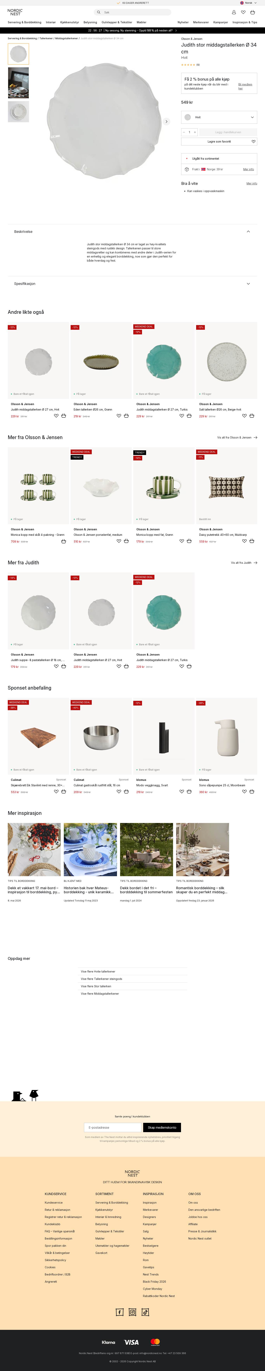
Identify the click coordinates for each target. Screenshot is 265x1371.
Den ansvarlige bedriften (204, 1209)
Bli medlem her (245, 86)
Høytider (148, 1252)
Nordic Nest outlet (199, 1238)
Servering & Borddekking (24, 22)
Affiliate (193, 1224)
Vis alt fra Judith (241, 562)
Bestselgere (150, 1245)
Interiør (51, 22)
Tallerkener (46, 38)
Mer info (248, 169)
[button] (190, 65)
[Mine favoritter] (243, 12)
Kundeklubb (52, 1224)
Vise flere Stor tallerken (96, 986)
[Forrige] (42, 121)
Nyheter (183, 22)
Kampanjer (220, 22)
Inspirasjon (150, 1202)
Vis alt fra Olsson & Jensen (234, 437)
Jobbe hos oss (198, 1217)
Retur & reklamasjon (57, 1209)
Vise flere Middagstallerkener (100, 993)
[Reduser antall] (184, 132)
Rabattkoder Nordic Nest (159, 1296)
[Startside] (15, 12)
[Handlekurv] (252, 12)
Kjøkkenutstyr (69, 22)
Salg (146, 1231)
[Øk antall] (195, 132)
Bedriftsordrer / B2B (57, 1274)
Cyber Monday (152, 1288)
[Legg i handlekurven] (63, 415)
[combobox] (248, 3)
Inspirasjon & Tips (245, 22)
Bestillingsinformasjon (58, 1238)
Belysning (90, 22)
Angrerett (51, 1281)
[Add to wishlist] (56, 415)
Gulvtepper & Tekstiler (117, 22)
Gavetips (148, 1267)
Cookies (50, 1267)
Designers (149, 1217)
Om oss (193, 1202)
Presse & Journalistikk (202, 1231)
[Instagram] (132, 1311)
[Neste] (166, 121)
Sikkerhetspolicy (55, 1260)
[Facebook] (119, 1311)
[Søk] (98, 12)
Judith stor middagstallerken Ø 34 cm (102, 38)
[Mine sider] (234, 12)
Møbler (141, 22)
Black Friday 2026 (154, 1281)
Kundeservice (54, 1202)
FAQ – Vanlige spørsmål (60, 1231)
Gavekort (101, 1252)
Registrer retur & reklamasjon (63, 1217)
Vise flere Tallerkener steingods (101, 978)
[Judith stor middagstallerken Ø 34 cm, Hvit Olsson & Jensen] (104, 121)
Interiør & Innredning (108, 1217)
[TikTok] (145, 1311)
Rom (146, 1260)
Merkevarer (201, 22)
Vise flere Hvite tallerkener (98, 971)
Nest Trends (151, 1274)
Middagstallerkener (66, 38)
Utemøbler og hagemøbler (112, 1245)
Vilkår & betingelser (57, 1252)
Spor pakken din (55, 1245)
